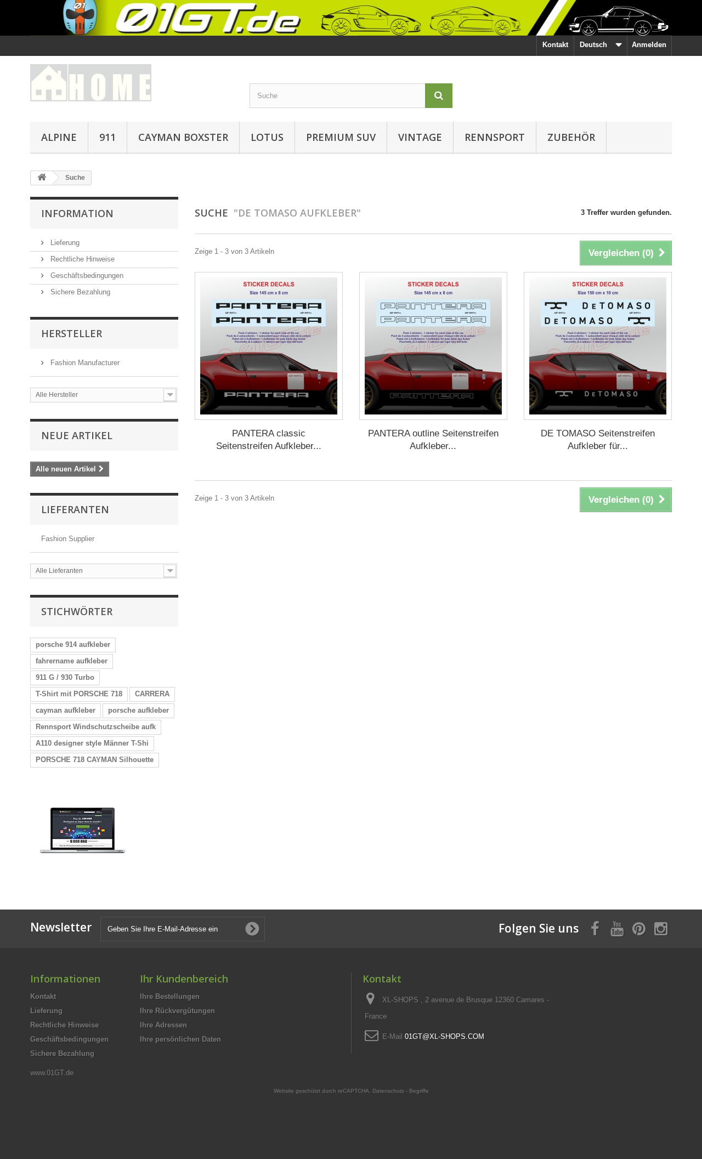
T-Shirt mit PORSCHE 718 (79, 694)
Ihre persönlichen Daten (180, 1039)
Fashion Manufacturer (84, 363)
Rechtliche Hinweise (81, 259)
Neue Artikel (76, 435)
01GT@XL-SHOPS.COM (444, 1036)
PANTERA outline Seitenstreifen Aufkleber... (433, 439)
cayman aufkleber (65, 710)
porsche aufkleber (138, 710)
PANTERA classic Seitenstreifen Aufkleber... (268, 439)
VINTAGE (420, 137)
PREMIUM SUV (341, 137)
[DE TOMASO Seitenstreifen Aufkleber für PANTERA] (597, 345)
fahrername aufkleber (71, 661)
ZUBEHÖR (571, 137)
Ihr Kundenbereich (184, 978)
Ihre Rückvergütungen (177, 1011)
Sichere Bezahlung (79, 292)
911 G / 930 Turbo (65, 677)
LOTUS (267, 137)
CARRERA (152, 694)
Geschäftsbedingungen (85, 275)
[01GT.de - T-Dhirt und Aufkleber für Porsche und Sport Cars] (351, 18)
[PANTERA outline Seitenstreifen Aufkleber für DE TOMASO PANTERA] (433, 345)
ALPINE (59, 137)
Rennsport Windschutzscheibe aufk (96, 727)
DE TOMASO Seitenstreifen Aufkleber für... (598, 439)
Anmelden (649, 45)
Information (77, 213)
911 (107, 137)
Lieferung (64, 242)
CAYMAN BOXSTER (183, 137)
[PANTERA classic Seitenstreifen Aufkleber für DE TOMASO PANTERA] (268, 345)
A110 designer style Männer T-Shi (92, 743)
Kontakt (555, 45)
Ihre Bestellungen (170, 996)
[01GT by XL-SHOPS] (131, 82)
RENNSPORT (495, 137)
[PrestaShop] (82, 830)
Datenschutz (388, 1091)
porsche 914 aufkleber (73, 644)
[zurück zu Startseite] (41, 178)
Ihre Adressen (163, 1025)
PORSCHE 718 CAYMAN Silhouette (95, 759)
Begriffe (419, 1091)
